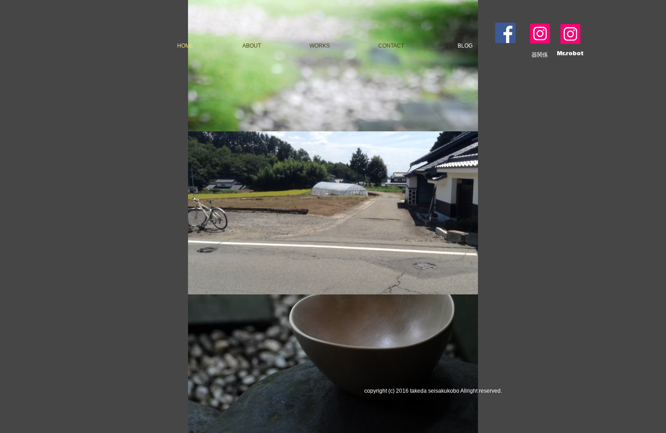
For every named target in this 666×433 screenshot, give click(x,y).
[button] (333, 284)
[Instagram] (540, 33)
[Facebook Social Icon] (505, 33)
